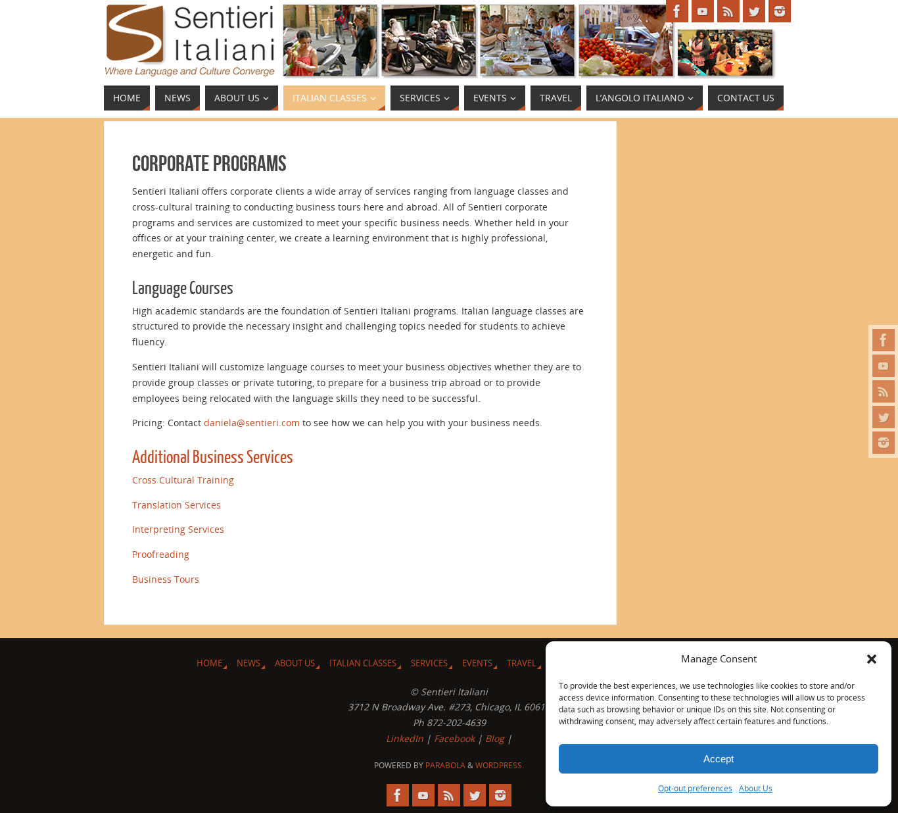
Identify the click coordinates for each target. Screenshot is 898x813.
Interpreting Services (178, 529)
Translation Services (176, 505)
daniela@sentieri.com (252, 422)
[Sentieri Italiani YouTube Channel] (883, 366)
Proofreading (160, 554)
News (248, 663)
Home (209, 663)
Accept (718, 758)
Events (477, 663)
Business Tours (165, 579)
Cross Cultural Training (183, 480)
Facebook (454, 738)
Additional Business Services (212, 457)
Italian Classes (362, 663)
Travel (521, 663)
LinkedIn (404, 738)
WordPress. (499, 765)
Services (429, 663)
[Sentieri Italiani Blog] (883, 391)
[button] (871, 659)
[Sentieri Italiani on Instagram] (883, 442)
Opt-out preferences (695, 788)
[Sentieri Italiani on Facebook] (883, 340)
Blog (494, 738)
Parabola (445, 765)
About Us (755, 788)
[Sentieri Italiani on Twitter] (883, 417)
